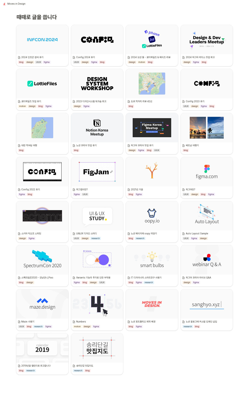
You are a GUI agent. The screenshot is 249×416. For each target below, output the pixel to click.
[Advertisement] (124, 407)
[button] (14, 4)
